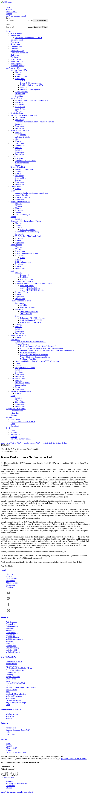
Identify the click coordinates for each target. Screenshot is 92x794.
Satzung (23, 135)
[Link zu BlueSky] (8, 595)
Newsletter (19, 120)
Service (18, 180)
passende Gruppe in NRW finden (73, 759)
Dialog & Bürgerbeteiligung (30, 83)
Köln (12, 271)
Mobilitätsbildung (17, 51)
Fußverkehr (15, 42)
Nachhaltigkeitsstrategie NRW (31, 85)
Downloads (15, 426)
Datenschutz (20, 94)
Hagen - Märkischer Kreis (20, 202)
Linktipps (19, 210)
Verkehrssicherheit (17, 66)
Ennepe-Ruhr (16, 186)
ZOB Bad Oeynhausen (29, 312)
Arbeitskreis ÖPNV (22, 137)
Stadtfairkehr (20, 145)
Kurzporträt (24, 275)
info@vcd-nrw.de (7, 777)
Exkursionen (20, 255)
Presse (8, 7)
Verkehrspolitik (16, 64)
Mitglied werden (17, 411)
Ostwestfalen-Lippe (18, 378)
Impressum (19, 126)
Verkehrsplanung (17, 61)
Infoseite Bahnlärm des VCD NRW (28, 38)
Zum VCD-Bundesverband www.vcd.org (17, 792)
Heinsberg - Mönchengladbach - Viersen (26, 221)
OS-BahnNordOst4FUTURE (31, 320)
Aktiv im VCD (11, 12)
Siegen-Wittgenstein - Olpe (21, 391)
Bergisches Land (17, 113)
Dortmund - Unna (17, 143)
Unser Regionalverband (24, 169)
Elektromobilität (17, 40)
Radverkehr (15, 55)
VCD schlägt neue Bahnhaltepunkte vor (35, 357)
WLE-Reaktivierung (28, 353)
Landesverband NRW (19, 70)
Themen (9, 31)
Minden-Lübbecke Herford (21, 301)
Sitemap (9, 788)
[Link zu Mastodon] (8, 601)
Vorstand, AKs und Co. (24, 281)
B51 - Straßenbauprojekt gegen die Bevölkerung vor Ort (41, 348)
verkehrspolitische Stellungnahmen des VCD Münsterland (37, 361)
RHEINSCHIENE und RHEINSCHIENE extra (33, 284)
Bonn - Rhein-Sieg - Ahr (20, 130)
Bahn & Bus (15, 36)
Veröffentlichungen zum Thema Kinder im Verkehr (34, 122)
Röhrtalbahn (20, 251)
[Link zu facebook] (8, 607)
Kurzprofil (19, 158)
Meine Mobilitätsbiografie (30, 89)
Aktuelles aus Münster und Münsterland (30, 342)
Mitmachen (15, 413)
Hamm (13, 217)
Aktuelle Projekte (22, 195)
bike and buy (20, 402)
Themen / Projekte (22, 344)
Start (2, 443)
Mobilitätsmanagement (19, 53)
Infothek (9, 417)
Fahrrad (18, 260)
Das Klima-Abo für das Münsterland (34, 355)
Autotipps (19, 324)
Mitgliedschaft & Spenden (25, 368)
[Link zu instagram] (8, 613)
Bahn (17, 316)
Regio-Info (19, 234)
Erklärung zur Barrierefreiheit (17, 783)
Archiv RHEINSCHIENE (30, 288)
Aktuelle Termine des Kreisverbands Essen (31, 193)
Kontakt (9, 9)
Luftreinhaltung (16, 46)
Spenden (14, 415)
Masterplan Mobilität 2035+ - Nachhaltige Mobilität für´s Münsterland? (47, 350)
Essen (13, 191)
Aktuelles (19, 227)
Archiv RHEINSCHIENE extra (32, 290)
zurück (3, 570)
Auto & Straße (16, 33)
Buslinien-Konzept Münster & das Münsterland (38, 346)
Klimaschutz (15, 44)
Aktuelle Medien (21, 92)
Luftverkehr (15, 48)
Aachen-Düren (16, 98)
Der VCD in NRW (13, 68)
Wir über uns (20, 117)
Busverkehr (19, 309)
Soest (13, 396)
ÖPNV (23, 81)
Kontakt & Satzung (22, 197)
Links (13, 424)
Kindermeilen (20, 385)
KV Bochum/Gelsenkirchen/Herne (24, 115)
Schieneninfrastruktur (23, 262)
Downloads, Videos (22, 383)
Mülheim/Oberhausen (19, 335)
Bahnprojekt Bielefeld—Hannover (33, 318)
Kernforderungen (26, 279)
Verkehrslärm (16, 59)
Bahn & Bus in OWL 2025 (30, 322)
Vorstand (18, 74)
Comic (17, 139)
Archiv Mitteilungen (27, 230)
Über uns (18, 72)
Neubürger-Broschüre (28, 359)
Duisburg (14, 156)
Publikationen (16, 419)
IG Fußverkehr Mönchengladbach (28, 236)
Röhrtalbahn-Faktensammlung (26, 253)
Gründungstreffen (22, 163)
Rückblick (24, 277)
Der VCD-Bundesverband (16, 16)
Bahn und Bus (20, 178)
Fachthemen (20, 79)
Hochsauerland (16, 245)
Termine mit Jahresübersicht (25, 161)
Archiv (22, 258)
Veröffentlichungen (22, 215)
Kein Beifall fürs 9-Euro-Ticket (54, 443)
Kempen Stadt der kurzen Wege (27, 232)
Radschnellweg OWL (28, 307)
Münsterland (15, 340)
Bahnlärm (19, 96)
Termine (9, 14)
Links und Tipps (21, 292)
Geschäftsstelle (21, 76)
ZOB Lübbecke (26, 314)
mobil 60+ (24, 87)
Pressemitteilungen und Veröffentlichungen (31, 100)
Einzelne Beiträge (27, 286)
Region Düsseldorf (18, 167)
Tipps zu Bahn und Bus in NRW (23, 422)
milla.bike (24, 305)
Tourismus (14, 57)
